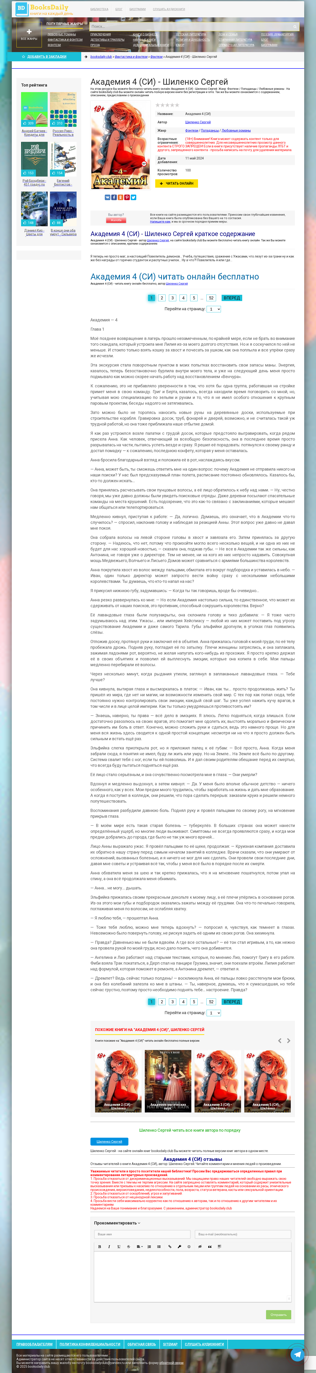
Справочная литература (236, 45)
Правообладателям (34, 1344)
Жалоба (116, 220)
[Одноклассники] (120, 197)
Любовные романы (62, 34)
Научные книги (144, 39)
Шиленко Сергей (198, 122)
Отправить (279, 1315)
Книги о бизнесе (145, 34)
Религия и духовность (193, 39)
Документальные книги (151, 45)
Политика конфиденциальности (90, 1344)
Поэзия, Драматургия (277, 34)
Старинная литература (235, 39)
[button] (99, 1246)
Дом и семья (228, 34)
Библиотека (99, 9)
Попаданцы (210, 130)
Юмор (180, 45)
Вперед (232, 297)
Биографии (138, 9)
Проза (95, 45)
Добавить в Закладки (46, 57)
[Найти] (294, 26)
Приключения (100, 34)
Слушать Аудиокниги (169, 9)
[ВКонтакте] (107, 197)
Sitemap (170, 1344)
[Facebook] (114, 197)
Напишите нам (160, 221)
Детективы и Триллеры (107, 39)
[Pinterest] (127, 197)
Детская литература (191, 34)
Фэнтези (54, 45)
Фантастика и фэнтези (65, 39)
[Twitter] (133, 197)
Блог (118, 9)
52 (211, 297)
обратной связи (171, 1363)
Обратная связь (141, 1344)
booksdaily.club (46, 9)
